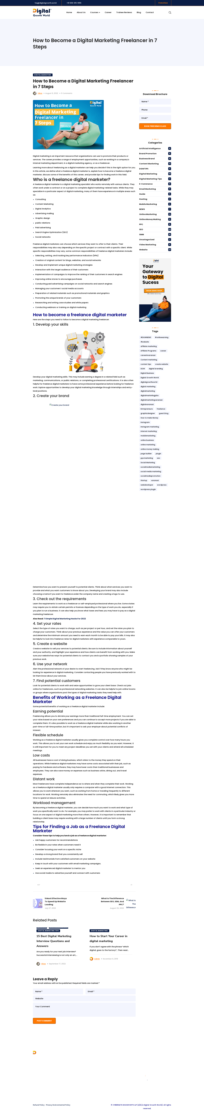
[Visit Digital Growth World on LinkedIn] (156, 75)
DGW (143, 368)
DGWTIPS (143, 168)
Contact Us (73, 1065)
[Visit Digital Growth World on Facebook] (143, 81)
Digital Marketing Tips (48, 931)
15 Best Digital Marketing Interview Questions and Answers (53, 941)
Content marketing (149, 360)
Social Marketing (148, 462)
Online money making (150, 219)
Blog (70, 1070)
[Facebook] (93, 1096)
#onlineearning (161, 337)
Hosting (143, 199)
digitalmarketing (148, 391)
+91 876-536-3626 (155, 1075)
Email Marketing (147, 189)
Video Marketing (147, 244)
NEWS (142, 209)
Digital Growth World (150, 377)
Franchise (73, 1061)
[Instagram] (102, 1096)
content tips (146, 364)
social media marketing (151, 471)
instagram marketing (150, 427)
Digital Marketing (42, 75)
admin (97, 959)
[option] (57, 948)
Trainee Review (75, 1082)
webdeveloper (147, 485)
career (163, 351)
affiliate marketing (149, 346)
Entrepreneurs (147, 409)
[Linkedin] (106, 1096)
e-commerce (146, 184)
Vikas (40, 93)
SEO (141, 229)
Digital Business (147, 373)
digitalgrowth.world (157, 1080)
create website (161, 364)
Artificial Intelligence (150, 148)
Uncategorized (146, 239)
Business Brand (147, 158)
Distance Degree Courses (116, 1078)
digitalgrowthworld (149, 382)
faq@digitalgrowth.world (45, 3)
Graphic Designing (112, 1070)
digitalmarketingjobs (150, 395)
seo (158, 458)
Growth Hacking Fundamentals (118, 1082)
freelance (161, 409)
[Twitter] (97, 1096)
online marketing (148, 444)
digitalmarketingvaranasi (151, 400)
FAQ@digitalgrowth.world (157, 1084)
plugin (158, 453)
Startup (144, 480)
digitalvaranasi (147, 404)
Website (143, 249)
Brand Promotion (148, 153)
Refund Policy (39, 1105)
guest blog (163, 413)
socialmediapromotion (150, 476)
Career (71, 1074)
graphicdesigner (148, 413)
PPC (141, 224)
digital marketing (148, 386)
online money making (150, 449)
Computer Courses (113, 1074)
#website (145, 342)
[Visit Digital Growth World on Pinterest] (143, 75)
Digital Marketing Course (116, 1061)
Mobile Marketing (148, 204)
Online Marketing (148, 214)
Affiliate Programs (148, 351)
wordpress (161, 485)
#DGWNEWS (146, 337)
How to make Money (149, 418)
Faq (70, 1078)
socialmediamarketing (150, 467)
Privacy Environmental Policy (58, 1105)
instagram (145, 422)
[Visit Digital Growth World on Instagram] (149, 75)
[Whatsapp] (111, 1096)
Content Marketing (149, 163)
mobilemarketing (148, 436)
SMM (141, 234)
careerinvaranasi (148, 355)
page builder (146, 453)
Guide (142, 194)
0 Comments (66, 93)
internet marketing (149, 431)
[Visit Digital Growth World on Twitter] (163, 75)
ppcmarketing (147, 458)
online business (147, 440)
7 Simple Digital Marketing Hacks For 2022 (65, 618)
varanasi (155, 480)
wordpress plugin (148, 489)
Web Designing (111, 1065)
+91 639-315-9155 (74, 3)
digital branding (156, 368)
